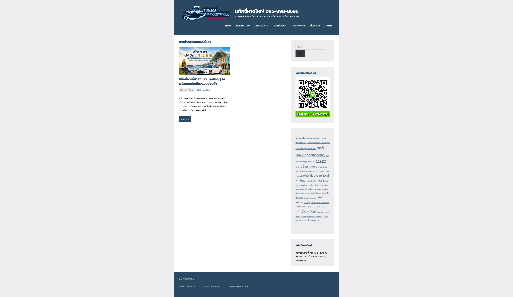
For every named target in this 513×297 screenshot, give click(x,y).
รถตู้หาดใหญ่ (316, 155)
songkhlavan (320, 138)
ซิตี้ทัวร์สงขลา (320, 143)
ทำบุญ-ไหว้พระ (186, 90)
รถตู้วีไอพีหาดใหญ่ (308, 148)
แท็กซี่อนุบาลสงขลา (316, 217)
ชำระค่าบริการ (299, 25)
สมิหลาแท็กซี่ (320, 171)
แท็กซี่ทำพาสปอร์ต (322, 189)
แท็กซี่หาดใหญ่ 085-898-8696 (266, 11)
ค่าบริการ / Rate (243, 25)
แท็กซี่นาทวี (308, 193)
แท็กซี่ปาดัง (316, 193)
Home (228, 25)
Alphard (299, 138)
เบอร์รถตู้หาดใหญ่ (311, 181)
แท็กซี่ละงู (306, 198)
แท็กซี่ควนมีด (324, 185)
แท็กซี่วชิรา (313, 198)
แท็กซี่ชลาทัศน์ (300, 189)
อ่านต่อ (184, 119)
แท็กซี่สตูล (307, 203)
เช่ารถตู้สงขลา (311, 175)
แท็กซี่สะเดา (300, 206)
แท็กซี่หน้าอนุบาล (311, 207)
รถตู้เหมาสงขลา (308, 161)
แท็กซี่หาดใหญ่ (306, 211)
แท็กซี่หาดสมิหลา (321, 207)
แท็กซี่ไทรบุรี (304, 220)
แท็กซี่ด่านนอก (310, 189)
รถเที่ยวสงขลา (309, 171)
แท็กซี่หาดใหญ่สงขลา (323, 212)
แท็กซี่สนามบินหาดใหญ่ (320, 202)
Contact (328, 25)
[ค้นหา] (300, 53)
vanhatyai (301, 142)
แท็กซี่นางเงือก (300, 193)
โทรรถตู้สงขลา (314, 220)
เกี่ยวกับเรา (315, 25)
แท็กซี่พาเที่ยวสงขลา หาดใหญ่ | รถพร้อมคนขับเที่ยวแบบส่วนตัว (202, 81)
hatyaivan (308, 138)
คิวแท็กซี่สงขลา (311, 143)
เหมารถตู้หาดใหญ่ (311, 185)
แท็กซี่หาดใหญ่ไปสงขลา (303, 217)
